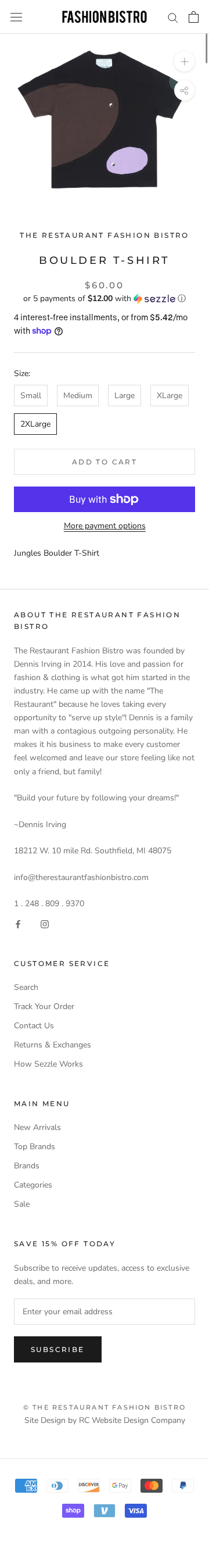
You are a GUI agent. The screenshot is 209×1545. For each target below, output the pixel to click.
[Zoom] (184, 61)
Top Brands (34, 1146)
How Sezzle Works (48, 1064)
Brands (26, 1165)
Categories (33, 1184)
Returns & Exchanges (52, 1044)
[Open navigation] (16, 17)
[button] (104, 298)
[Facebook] (18, 923)
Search (26, 987)
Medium (77, 395)
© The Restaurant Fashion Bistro (104, 1407)
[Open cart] (194, 17)
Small (30, 395)
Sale (22, 1204)
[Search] (173, 17)
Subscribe (58, 1349)
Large (124, 395)
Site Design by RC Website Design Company (104, 1420)
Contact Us (34, 1025)
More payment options (105, 525)
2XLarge (35, 424)
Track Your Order (44, 1006)
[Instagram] (45, 923)
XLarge (169, 395)
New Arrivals (37, 1127)
